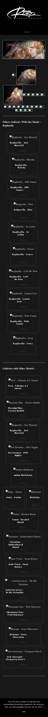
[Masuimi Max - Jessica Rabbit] (23, 402)
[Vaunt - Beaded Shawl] (23, 513)
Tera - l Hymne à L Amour (18, 387)
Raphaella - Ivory (23, 343)
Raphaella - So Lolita (21, 233)
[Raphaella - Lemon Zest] (23, 293)
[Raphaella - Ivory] (23, 337)
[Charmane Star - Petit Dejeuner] (23, 606)
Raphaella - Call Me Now (18, 277)
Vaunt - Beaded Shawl (20, 520)
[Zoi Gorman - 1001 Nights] (23, 446)
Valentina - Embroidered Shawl (16, 544)
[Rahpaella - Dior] (23, 203)
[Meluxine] (35, 491)
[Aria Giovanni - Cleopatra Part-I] (23, 650)
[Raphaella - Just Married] (23, 136)
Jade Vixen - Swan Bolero (18, 565)
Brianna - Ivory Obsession (18, 635)
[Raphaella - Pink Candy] (23, 315)
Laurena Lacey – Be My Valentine (15, 591)
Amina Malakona (23, 475)
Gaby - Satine (13, 497)
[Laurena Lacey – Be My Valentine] (23, 582)
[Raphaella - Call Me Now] (23, 270)
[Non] (44, 707)
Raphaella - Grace (22, 254)
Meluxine (35, 497)
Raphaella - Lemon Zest (19, 300)
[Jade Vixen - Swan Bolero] (23, 558)
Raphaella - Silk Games (20, 188)
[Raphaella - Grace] (23, 248)
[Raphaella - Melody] (23, 159)
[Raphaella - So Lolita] (23, 226)
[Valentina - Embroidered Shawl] (23, 536)
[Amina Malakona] (23, 469)
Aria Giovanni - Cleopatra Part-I (15, 658)
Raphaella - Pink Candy (19, 322)
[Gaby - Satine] (14, 491)
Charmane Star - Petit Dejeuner (15, 613)
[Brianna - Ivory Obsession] (23, 628)
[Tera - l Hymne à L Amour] (23, 379)
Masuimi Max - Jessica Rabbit (16, 409)
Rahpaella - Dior (23, 209)
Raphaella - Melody (21, 166)
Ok (24, 712)
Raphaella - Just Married (19, 144)
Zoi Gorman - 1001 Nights (18, 454)
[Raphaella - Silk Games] (23, 181)
